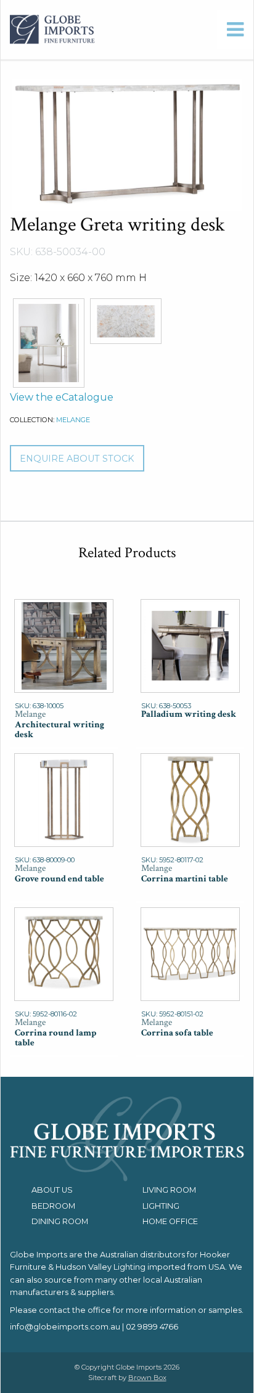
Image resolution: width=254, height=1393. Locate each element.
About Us (52, 1190)
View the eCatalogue (61, 397)
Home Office (170, 1221)
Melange (73, 419)
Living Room (169, 1190)
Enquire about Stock (77, 458)
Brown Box (147, 1377)
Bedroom (53, 1206)
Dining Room (59, 1221)
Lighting (160, 1206)
